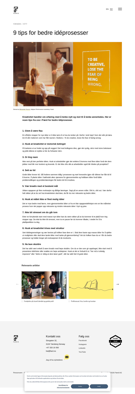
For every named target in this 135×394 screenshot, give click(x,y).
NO (111, 9)
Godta (80, 386)
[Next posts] (117, 284)
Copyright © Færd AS (111, 373)
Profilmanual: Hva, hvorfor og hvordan (83, 301)
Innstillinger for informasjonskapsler (63, 386)
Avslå (98, 386)
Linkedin (82, 348)
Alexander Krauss (25, 109)
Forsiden (17, 24)
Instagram (83, 344)
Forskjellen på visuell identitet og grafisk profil (39, 301)
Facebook (83, 340)
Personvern (17, 373)
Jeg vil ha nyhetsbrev (54, 360)
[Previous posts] (17, 284)
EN (107, 9)
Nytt (25, 24)
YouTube (82, 352)
